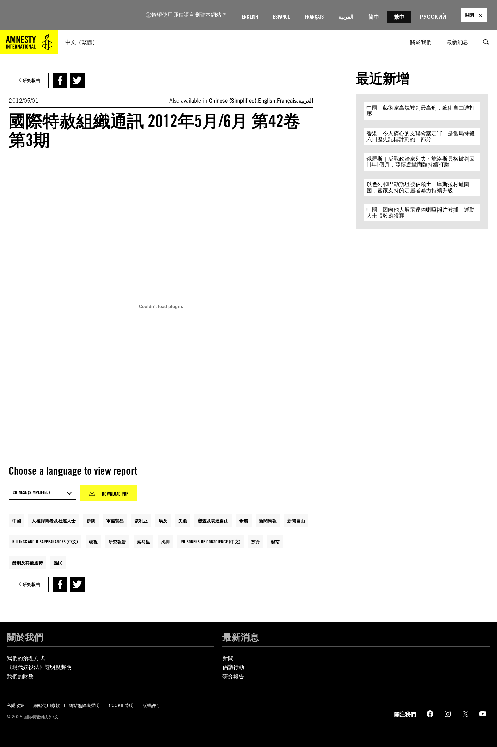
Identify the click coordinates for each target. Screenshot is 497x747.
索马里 (143, 541)
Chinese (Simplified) (232, 100)
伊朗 (91, 520)
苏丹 (255, 541)
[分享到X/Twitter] (77, 80)
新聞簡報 (268, 520)
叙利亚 (141, 520)
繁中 (399, 17)
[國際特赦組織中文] (29, 42)
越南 (275, 541)
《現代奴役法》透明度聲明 (39, 667)
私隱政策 (15, 705)
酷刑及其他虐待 (27, 562)
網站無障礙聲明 (84, 705)
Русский (433, 17)
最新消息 (240, 637)
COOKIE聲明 (121, 705)
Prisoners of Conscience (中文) (210, 541)
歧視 (93, 541)
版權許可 (151, 705)
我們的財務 (20, 676)
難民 (58, 562)
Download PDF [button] (115, 494)
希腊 (243, 520)
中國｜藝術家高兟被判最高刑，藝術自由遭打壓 (420, 111)
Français (314, 17)
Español (281, 17)
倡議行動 (233, 667)
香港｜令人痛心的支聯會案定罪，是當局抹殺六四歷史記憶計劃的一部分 (420, 136)
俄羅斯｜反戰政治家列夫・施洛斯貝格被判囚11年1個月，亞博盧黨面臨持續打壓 (420, 162)
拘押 (165, 541)
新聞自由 (296, 520)
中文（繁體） (81, 42)
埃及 (163, 520)
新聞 (227, 658)
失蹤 (182, 520)
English (250, 17)
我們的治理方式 (26, 658)
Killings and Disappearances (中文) (45, 541)
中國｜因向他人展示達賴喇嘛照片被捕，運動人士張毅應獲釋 (420, 212)
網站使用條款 (46, 705)
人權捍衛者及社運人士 (54, 520)
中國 (16, 520)
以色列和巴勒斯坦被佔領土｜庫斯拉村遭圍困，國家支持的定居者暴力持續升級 (417, 187)
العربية (345, 17)
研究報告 (117, 541)
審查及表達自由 (213, 520)
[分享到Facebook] (60, 80)
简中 (373, 17)
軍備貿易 (115, 520)
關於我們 (25, 637)
